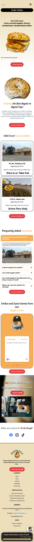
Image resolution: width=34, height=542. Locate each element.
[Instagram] (17, 435)
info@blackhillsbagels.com (19, 513)
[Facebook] (11, 435)
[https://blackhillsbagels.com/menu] (3, 4)
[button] (31, 5)
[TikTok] (23, 435)
